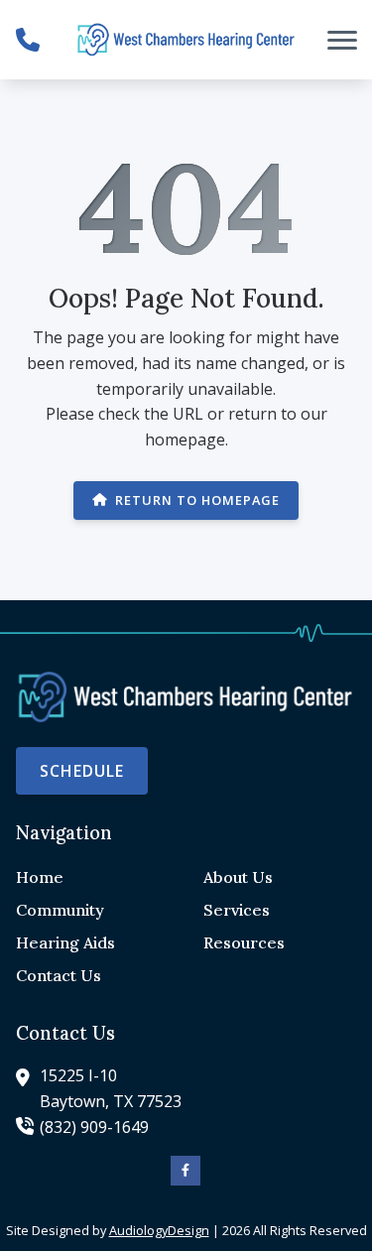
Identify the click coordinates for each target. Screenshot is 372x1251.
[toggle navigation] (342, 39)
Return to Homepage (197, 500)
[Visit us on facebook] (185, 1171)
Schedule (82, 771)
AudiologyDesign (159, 1230)
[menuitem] (92, 878)
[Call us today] (28, 40)
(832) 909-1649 (94, 1127)
